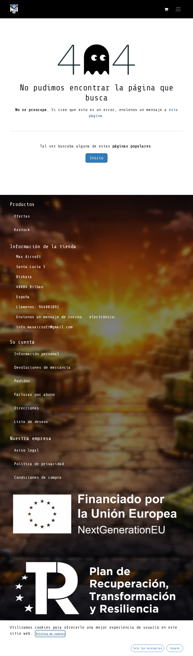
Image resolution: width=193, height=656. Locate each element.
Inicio (96, 158)
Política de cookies (50, 633)
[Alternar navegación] (178, 9)
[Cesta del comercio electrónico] (166, 9)
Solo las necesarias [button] (147, 648)
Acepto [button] (174, 648)
